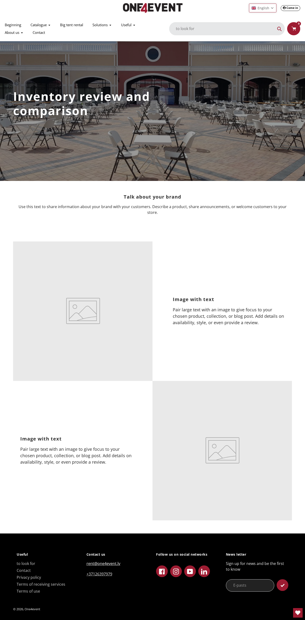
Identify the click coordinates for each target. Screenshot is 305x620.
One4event (32, 609)
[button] (262, 8)
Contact (24, 570)
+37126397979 (99, 574)
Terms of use (28, 591)
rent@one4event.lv (103, 563)
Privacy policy (29, 577)
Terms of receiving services (41, 584)
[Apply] (282, 585)
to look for (26, 563)
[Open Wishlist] (298, 613)
